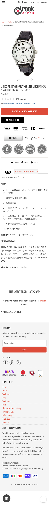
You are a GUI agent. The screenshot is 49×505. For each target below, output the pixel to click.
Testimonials (6, 401)
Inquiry (14, 138)
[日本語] (9, 172)
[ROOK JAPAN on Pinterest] (12, 362)
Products (10, 22)
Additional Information (31, 171)
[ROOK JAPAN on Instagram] (18, 362)
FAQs (4, 404)
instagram (42, 300)
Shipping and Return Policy (11, 408)
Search (4, 390)
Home (4, 387)
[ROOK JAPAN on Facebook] (5, 362)
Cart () (43, 2)
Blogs (4, 397)
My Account (29, 2)
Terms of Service (8, 411)
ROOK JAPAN (21, 484)
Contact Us (6, 418)
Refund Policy (7, 415)
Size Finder (18, 171)
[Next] (31, 80)
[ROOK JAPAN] (24, 10)
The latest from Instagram (24, 292)
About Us (5, 422)
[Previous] (18, 80)
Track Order (6, 394)
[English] (6, 172)
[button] (26, 138)
